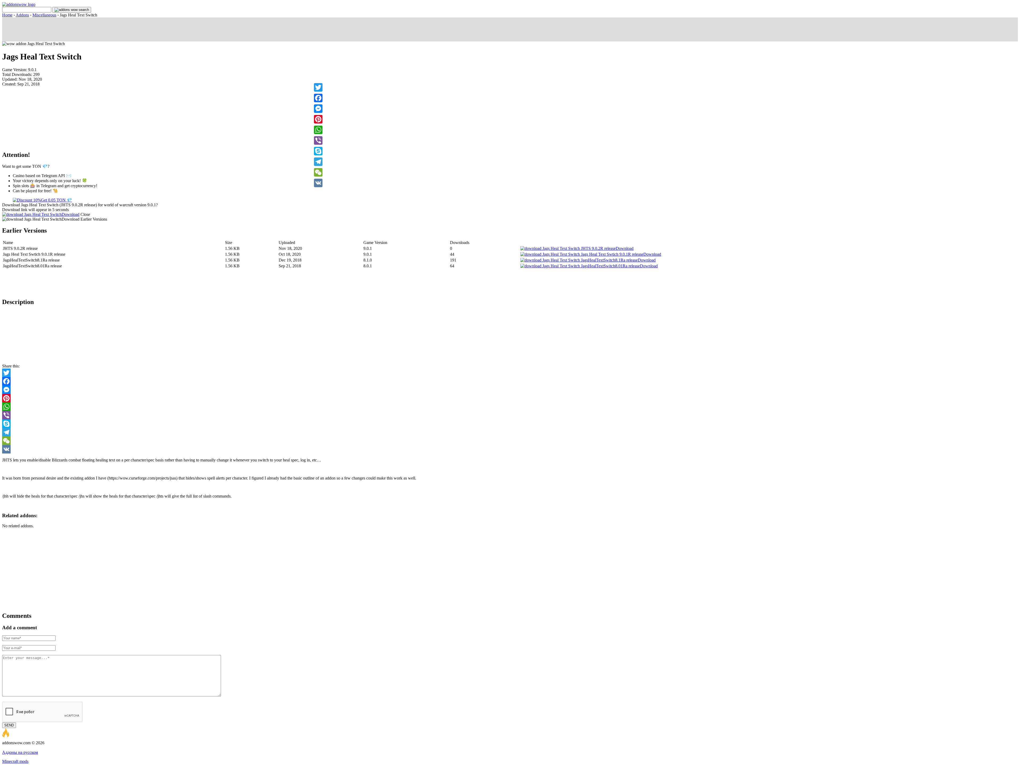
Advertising (12, 747)
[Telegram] (318, 161)
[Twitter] (318, 87)
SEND (9, 725)
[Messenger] (318, 108)
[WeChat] (318, 172)
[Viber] (318, 140)
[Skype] (318, 151)
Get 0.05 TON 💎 (56, 200)
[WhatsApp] (318, 130)
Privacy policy (35, 747)
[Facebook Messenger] (510, 390)
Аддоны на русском (20, 752)
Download (70, 214)
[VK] (318, 183)
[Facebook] (318, 98)
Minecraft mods (15, 761)
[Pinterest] (318, 119)
